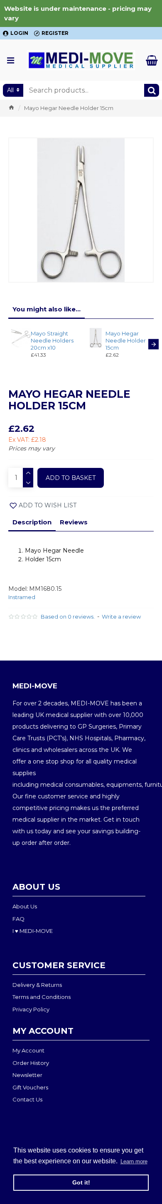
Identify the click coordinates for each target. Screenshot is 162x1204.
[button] (8, 344)
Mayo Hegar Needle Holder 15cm (126, 340)
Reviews (74, 522)
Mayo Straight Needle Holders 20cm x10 (52, 340)
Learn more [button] (133, 1161)
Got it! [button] (81, 1182)
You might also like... (46, 309)
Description (32, 522)
